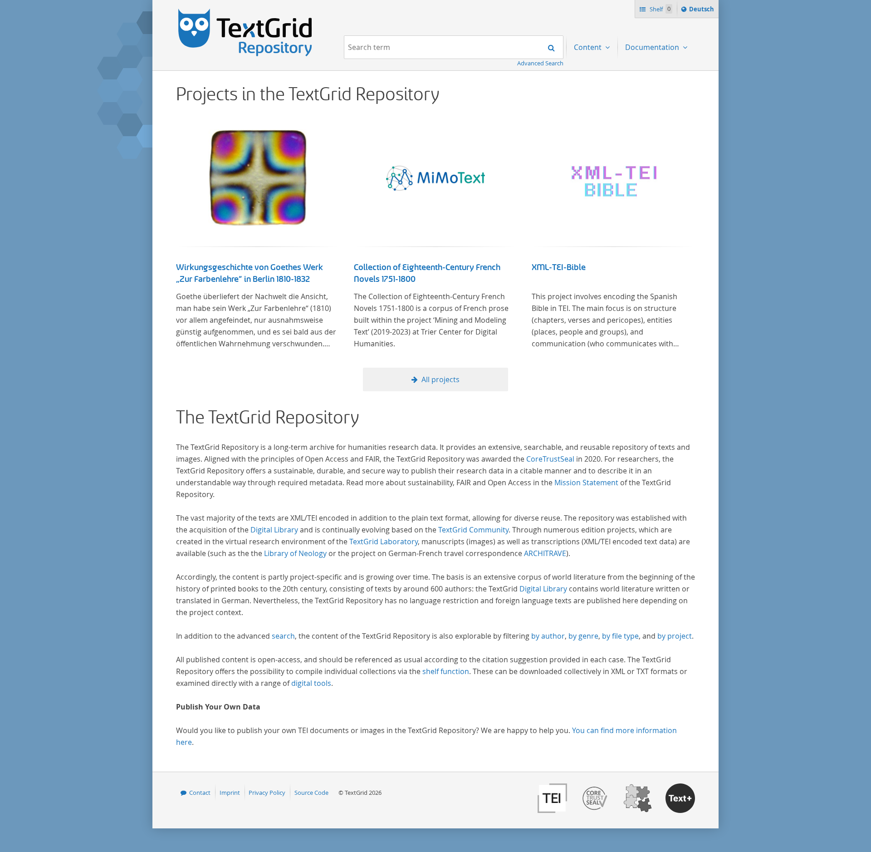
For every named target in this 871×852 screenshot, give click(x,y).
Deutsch (702, 11)
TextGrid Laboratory (383, 542)
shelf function (445, 671)
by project (674, 636)
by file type (620, 636)
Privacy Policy (267, 792)
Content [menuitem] (588, 47)
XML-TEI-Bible (559, 267)
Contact (199, 792)
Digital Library (274, 530)
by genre (583, 636)
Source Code (311, 792)
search (283, 636)
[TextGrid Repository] (245, 12)
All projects (440, 379)
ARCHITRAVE (545, 553)
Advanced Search (540, 63)
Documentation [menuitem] (653, 47)
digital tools (311, 683)
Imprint (230, 792)
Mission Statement (586, 483)
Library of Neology (295, 553)
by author (548, 636)
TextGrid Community (473, 530)
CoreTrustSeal (550, 459)
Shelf (659, 9)
